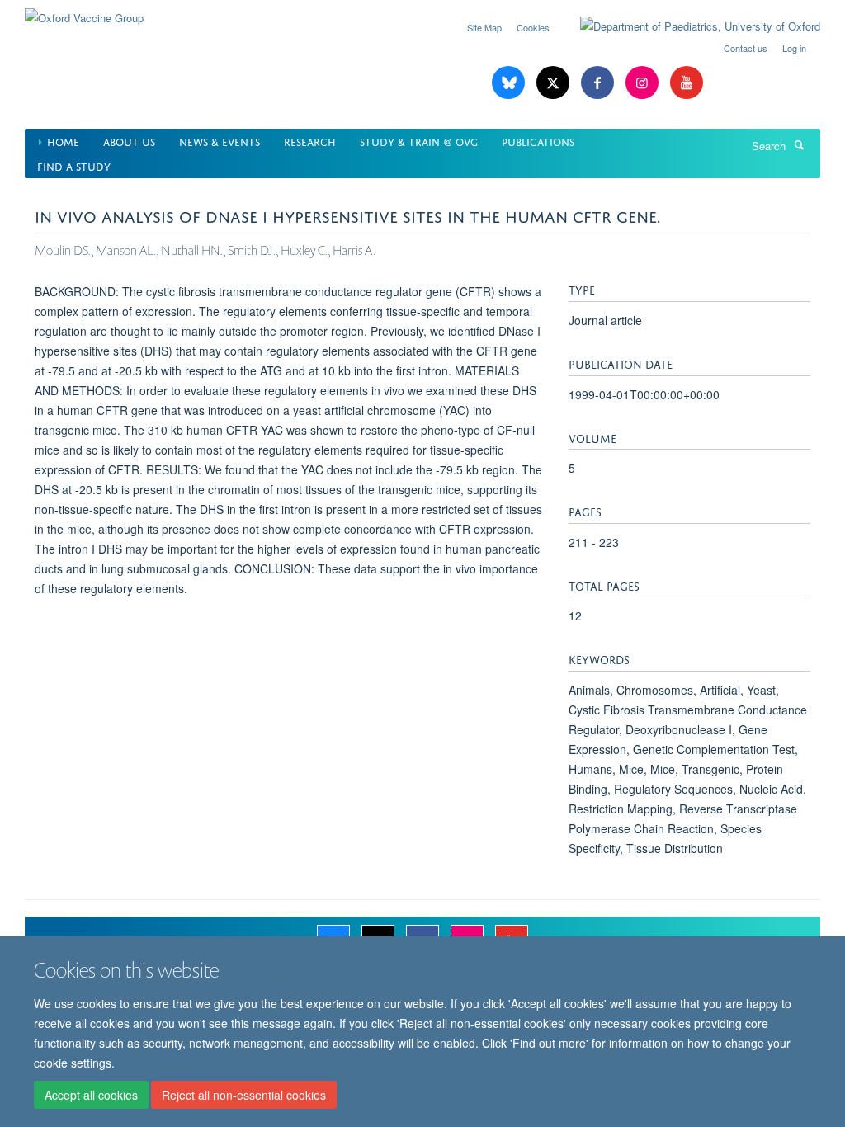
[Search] (799, 144)
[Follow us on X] (554, 83)
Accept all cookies (91, 1095)
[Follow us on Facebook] (599, 83)
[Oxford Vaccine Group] (84, 12)
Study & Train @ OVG (419, 141)
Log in (794, 47)
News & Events (219, 141)
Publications (538, 141)
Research (310, 141)
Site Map (484, 27)
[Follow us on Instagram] (643, 83)
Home (63, 141)
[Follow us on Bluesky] (510, 83)
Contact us (745, 47)
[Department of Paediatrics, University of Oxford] (687, 26)
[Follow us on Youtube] (686, 83)
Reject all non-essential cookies (244, 1095)
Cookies (533, 27)
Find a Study (74, 165)
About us (129, 141)
